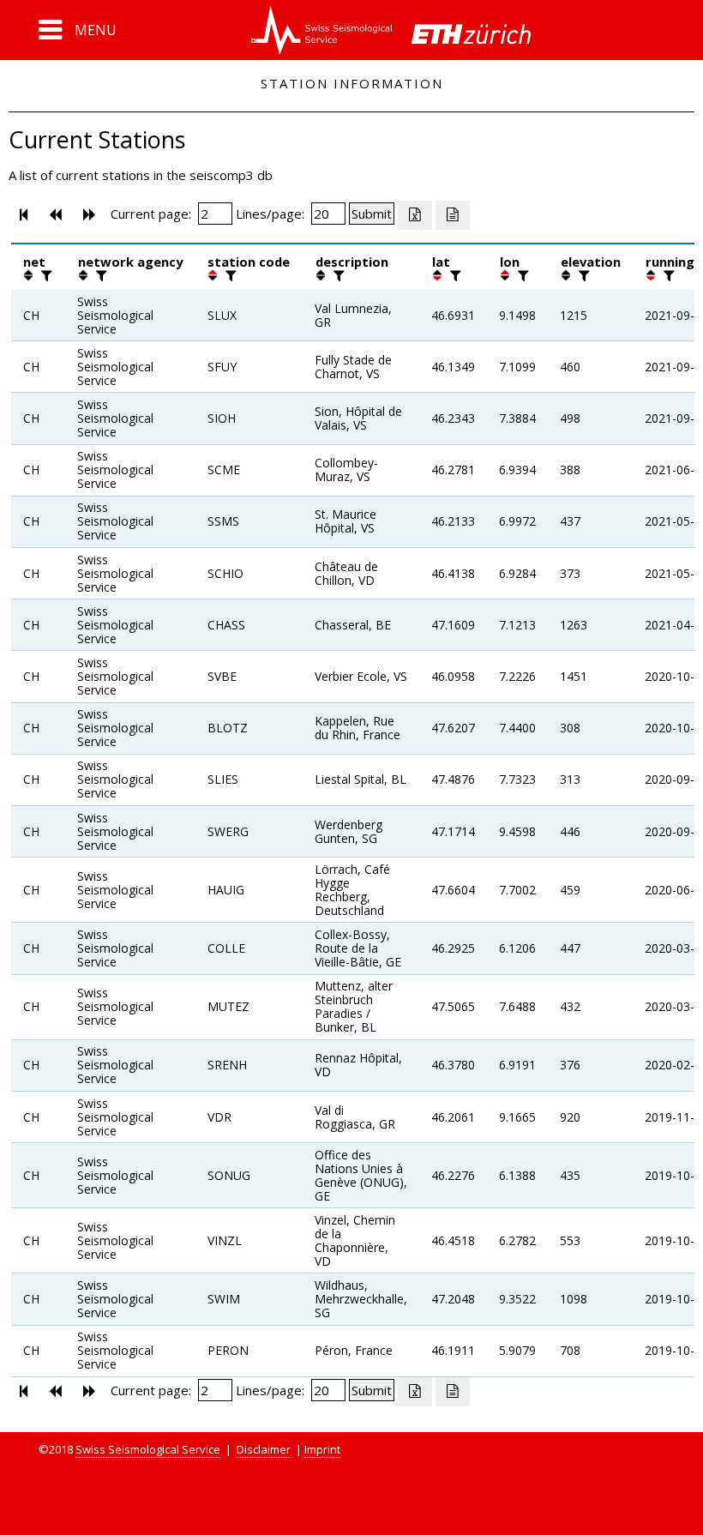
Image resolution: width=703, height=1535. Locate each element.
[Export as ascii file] (453, 215)
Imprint (322, 1449)
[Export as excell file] (415, 215)
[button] (78, 30)
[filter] (44, 275)
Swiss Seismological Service (147, 1449)
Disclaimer (264, 1449)
